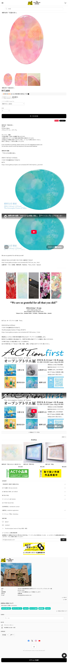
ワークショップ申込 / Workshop (10, 514)
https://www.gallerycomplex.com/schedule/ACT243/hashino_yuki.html (22, 164)
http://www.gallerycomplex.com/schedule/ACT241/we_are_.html (21, 262)
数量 (3, 108)
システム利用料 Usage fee (8, 101)
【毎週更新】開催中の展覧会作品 (11, 484)
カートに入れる (34, 116)
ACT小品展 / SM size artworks (9, 488)
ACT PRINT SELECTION (8, 503)
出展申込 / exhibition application (10, 510)
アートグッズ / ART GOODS (9, 499)
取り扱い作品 (5, 495)
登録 (63, 539)
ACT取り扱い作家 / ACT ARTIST (10, 491)
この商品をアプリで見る (34, 432)
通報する (64, 437)
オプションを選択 (34, 660)
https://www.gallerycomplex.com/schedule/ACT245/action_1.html (21, 332)
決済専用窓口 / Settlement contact (11, 506)
